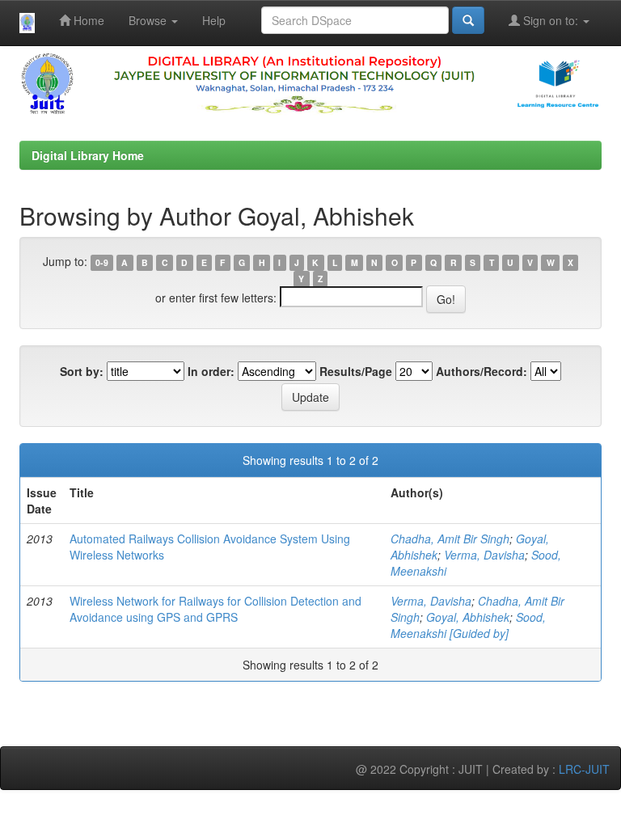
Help (214, 20)
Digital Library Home (88, 155)
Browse (149, 20)
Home (87, 20)
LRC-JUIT (584, 769)
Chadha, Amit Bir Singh (450, 538)
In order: (211, 371)
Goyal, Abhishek (467, 617)
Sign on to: (550, 20)
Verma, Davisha (484, 555)
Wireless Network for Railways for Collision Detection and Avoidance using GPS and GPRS (215, 609)
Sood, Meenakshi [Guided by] (468, 625)
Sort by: (82, 371)
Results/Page (355, 371)
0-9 (101, 262)
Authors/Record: (481, 371)
